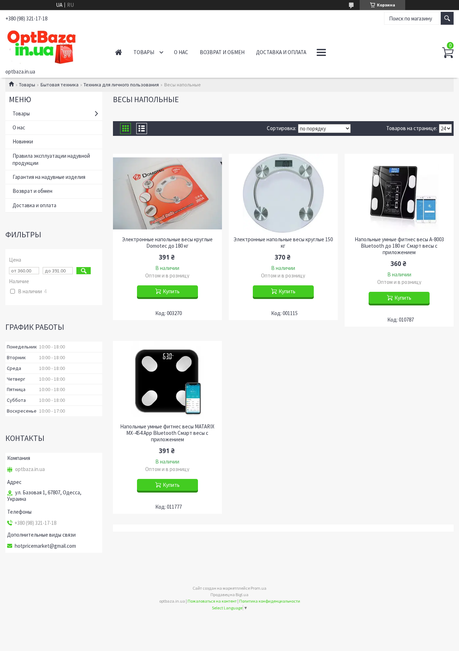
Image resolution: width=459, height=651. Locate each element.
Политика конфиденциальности (269, 601)
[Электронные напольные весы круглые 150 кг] (283, 193)
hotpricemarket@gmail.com (45, 546)
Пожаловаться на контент (212, 601)
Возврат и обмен (222, 52)
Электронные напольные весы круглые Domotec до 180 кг (167, 242)
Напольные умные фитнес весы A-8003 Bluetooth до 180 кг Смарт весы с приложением (399, 246)
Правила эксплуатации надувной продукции (51, 159)
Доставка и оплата (281, 52)
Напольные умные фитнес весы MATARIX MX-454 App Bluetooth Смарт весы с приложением (167, 433)
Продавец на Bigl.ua (229, 594)
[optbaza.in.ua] (52, 46)
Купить (171, 291)
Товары (143, 52)
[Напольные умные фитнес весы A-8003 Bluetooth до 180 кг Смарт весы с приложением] (399, 193)
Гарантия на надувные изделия (49, 177)
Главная (118, 52)
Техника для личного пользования (121, 84)
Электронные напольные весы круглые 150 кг (283, 242)
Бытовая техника (60, 84)
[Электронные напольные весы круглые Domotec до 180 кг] (167, 193)
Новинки (23, 141)
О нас (181, 52)
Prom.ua (258, 588)
